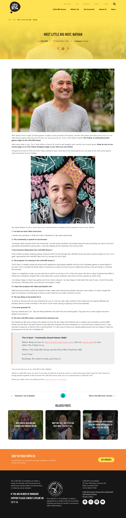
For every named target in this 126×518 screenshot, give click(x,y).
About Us (103, 9)
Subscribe (86, 4)
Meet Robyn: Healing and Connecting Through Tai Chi (26, 425)
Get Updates (106, 460)
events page (88, 342)
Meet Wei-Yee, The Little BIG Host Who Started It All (63, 425)
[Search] (114, 4)
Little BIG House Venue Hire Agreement (97, 492)
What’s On (75, 9)
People (85, 41)
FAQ (77, 4)
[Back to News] (63, 395)
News (113, 9)
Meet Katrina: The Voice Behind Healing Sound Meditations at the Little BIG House (100, 425)
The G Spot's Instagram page (58, 342)
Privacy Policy (87, 496)
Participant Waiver (89, 494)
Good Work (67, 4)
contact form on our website (55, 379)
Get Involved (89, 9)
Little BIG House (59, 9)
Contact (105, 4)
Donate (96, 4)
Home (9, 20)
